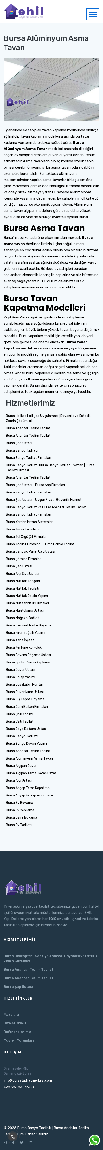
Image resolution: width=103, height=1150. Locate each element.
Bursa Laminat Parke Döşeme (29, 625)
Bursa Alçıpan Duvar (21, 766)
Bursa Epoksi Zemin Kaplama (28, 662)
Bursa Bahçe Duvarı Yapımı (26, 744)
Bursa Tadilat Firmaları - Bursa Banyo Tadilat (40, 544)
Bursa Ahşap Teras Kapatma (28, 788)
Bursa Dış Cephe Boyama (25, 699)
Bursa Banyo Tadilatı (22, 450)
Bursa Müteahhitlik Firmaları (27, 603)
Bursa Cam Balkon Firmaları (27, 707)
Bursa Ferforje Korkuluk (24, 648)
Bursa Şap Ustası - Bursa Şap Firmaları (35, 485)
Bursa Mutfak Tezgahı (23, 581)
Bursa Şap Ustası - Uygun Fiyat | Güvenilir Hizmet (44, 500)
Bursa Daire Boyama (21, 818)
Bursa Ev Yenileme (20, 810)
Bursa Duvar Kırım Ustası (25, 692)
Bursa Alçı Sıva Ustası (22, 574)
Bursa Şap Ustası (19, 443)
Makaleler (12, 1015)
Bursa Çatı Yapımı (19, 714)
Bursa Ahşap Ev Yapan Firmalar (29, 795)
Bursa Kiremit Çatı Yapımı (25, 633)
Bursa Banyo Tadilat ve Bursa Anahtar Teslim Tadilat (46, 507)
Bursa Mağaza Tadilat (22, 618)
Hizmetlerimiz (15, 1023)
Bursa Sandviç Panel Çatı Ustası (30, 551)
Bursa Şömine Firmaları (23, 559)
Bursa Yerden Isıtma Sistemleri (29, 522)
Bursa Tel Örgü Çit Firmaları (26, 537)
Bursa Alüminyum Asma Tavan (29, 758)
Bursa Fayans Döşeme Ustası (28, 655)
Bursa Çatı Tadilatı (20, 721)
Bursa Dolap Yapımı (20, 677)
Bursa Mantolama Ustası (25, 611)
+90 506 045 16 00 (19, 1087)
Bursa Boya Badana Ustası (26, 729)
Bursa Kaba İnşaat (20, 640)
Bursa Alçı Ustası (19, 781)
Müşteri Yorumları (19, 1040)
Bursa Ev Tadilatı (19, 825)
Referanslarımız (17, 1032)
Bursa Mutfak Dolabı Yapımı (27, 596)
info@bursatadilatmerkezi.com (28, 1080)
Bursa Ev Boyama (19, 803)
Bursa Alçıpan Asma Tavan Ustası (31, 773)
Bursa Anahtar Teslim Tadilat (28, 428)
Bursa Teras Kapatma (22, 529)
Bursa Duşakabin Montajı (24, 685)
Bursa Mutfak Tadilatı (22, 588)
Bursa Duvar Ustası (20, 670)
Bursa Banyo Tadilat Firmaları (28, 458)
